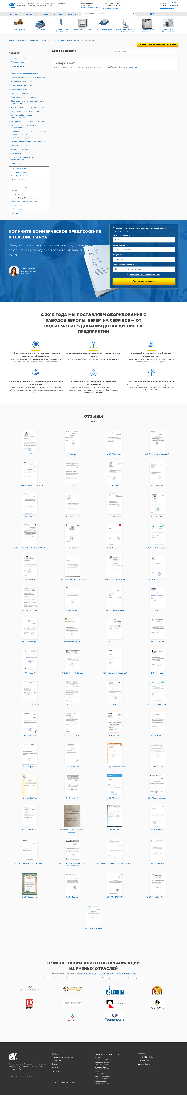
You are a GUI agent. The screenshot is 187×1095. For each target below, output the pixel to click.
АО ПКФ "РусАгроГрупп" (114, 579)
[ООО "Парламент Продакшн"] (114, 660)
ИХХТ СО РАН (157, 516)
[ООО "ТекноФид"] (157, 850)
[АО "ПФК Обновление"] (114, 597)
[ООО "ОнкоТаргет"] (29, 722)
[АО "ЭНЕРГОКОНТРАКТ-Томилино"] (29, 850)
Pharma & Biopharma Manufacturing (24, 201)
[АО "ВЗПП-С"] (72, 691)
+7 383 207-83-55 (102, 1083)
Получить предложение (158, 44)
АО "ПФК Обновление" (114, 610)
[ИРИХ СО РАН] (114, 628)
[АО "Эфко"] (29, 503)
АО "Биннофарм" (114, 516)
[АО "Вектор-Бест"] (114, 722)
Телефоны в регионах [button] (111, 8)
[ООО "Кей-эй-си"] (157, 628)
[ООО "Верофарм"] (114, 441)
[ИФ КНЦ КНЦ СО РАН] (157, 566)
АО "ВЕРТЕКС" (157, 610)
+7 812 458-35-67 (101, 1064)
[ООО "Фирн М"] (72, 785)
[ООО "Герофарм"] (29, 628)
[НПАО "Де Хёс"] (72, 597)
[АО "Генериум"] (157, 472)
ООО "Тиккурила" (114, 548)
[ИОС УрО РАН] (29, 566)
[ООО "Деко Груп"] (114, 785)
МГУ (30, 454)
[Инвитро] (72, 441)
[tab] (93, 421)
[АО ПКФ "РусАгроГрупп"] (114, 566)
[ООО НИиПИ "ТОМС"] (29, 597)
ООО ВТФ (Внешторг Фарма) (72, 579)
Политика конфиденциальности (64, 1082)
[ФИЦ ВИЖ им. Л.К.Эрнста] (72, 660)
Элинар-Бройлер (30, 798)
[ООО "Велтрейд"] (72, 753)
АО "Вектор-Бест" (115, 735)
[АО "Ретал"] (29, 660)
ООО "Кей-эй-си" (157, 642)
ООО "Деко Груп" (114, 798)
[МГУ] (29, 441)
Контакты (72, 14)
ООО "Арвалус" (157, 829)
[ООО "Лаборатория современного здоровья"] (72, 816)
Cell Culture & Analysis (19, 172)
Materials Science (17, 194)
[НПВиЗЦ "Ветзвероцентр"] (114, 753)
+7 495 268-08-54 (169, 5)
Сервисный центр (160, 14)
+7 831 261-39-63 (101, 1078)
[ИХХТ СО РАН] (157, 503)
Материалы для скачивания (62, 1057)
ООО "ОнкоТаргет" (30, 735)
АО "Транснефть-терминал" (157, 454)
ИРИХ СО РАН (115, 642)
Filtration (14, 183)
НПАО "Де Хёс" (72, 610)
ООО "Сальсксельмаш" (157, 798)
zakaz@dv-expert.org (91, 7)
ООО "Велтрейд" (72, 767)
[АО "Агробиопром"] (72, 628)
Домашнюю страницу (128, 67)
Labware (14, 190)
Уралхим (114, 485)
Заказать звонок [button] (167, 8)
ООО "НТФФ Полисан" (93, 928)
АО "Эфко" (29, 516)
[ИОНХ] (72, 472)
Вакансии (58, 14)
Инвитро (72, 454)
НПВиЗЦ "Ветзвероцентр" (115, 767)
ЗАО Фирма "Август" (30, 829)
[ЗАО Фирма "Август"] (29, 816)
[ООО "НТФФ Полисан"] (93, 915)
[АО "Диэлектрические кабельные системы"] (114, 850)
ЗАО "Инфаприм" (30, 767)
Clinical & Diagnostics (18, 179)
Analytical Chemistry (18, 168)
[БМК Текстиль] (157, 660)
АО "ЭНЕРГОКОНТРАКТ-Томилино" (30, 863)
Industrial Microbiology (19, 187)
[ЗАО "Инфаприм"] (29, 753)
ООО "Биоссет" (157, 767)
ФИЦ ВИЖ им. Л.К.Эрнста (72, 673)
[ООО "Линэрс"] (72, 884)
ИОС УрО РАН (30, 579)
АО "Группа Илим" (72, 735)
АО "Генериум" (157, 485)
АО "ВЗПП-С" (72, 704)
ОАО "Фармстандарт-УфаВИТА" (30, 485)
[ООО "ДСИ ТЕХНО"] (114, 884)
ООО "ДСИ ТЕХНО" (114, 897)
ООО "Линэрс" (72, 897)
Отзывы (44, 14)
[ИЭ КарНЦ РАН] (72, 503)
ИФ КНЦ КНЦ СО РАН (157, 579)
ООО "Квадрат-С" (29, 897)
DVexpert (13, 1056)
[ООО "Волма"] (157, 722)
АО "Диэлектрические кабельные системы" (114, 863)
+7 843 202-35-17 (101, 1074)
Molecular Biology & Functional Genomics (25, 198)
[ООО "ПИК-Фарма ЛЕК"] (157, 691)
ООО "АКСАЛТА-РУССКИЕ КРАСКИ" (30, 548)
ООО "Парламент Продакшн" (114, 673)
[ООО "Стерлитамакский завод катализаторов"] (72, 850)
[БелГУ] (114, 691)
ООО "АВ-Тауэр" (114, 829)
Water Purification (17, 209)
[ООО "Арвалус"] (157, 816)
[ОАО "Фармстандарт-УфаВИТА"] (29, 472)
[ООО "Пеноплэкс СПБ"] (29, 691)
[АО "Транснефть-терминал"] (157, 441)
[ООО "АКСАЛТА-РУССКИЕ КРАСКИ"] (29, 534)
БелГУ (114, 704)
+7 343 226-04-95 (102, 1069)
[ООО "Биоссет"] (157, 753)
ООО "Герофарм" (29, 642)
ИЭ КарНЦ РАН (72, 516)
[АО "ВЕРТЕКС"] (157, 597)
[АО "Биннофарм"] (114, 503)
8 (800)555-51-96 (112, 5)
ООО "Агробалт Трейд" (157, 897)
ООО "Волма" (157, 735)
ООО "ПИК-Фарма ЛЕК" (157, 704)
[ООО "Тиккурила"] (114, 534)
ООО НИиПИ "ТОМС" (30, 610)
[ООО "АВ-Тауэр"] (114, 816)
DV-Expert (12, 5)
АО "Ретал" (30, 673)
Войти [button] (176, 2)
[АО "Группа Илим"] (72, 722)
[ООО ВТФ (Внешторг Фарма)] (72, 566)
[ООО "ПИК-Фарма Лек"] (157, 534)
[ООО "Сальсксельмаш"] (157, 785)
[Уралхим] (114, 472)
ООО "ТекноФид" (157, 863)
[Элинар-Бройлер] (29, 785)
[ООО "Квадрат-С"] (29, 884)
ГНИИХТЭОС (72, 548)
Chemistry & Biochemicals (20, 176)
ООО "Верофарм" (114, 454)
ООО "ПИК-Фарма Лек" (157, 548)
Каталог (55, 1053)
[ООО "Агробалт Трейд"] (157, 884)
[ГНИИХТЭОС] (72, 534)
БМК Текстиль (157, 673)
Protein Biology (16, 205)
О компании (31, 14)
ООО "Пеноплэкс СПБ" (29, 704)
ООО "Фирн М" (72, 798)
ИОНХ (72, 485)
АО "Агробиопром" (72, 642)
